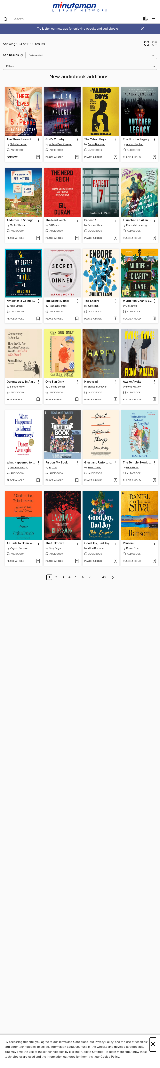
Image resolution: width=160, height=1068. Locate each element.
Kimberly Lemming (136, 225)
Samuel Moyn (17, 386)
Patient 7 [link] (90, 220)
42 (104, 577)
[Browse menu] (153, 18)
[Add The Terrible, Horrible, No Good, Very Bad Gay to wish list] (154, 480)
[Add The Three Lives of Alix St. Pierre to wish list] (38, 157)
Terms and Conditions (73, 1042)
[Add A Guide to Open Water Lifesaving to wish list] (38, 561)
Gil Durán (54, 225)
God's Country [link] (55, 139)
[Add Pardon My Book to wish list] (76, 480)
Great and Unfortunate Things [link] (99, 462)
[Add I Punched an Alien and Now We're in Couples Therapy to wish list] (154, 238)
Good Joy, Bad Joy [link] (96, 543)
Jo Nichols (131, 305)
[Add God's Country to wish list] (76, 157)
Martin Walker (17, 225)
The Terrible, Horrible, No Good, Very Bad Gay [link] (138, 462)
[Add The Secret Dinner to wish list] (76, 318)
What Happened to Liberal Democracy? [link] (21, 462)
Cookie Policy (109, 1057)
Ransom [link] (128, 543)
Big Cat (53, 467)
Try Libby (43, 29)
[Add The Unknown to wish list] (76, 561)
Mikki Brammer (96, 548)
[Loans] (145, 19)
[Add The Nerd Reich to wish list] (76, 238)
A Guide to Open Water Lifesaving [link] (21, 543)
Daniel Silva (132, 548)
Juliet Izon (93, 305)
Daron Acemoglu (19, 467)
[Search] (5, 19)
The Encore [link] (91, 301)
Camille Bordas (57, 386)
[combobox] (72, 19)
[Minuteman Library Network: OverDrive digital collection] (80, 7)
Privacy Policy (104, 1042)
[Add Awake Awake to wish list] (154, 399)
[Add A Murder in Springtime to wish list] (38, 238)
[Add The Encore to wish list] (115, 318)
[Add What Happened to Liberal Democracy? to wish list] (38, 480)
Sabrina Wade (95, 225)
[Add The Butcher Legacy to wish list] (154, 157)
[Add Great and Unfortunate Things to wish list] (115, 480)
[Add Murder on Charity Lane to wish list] (154, 318)
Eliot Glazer (132, 467)
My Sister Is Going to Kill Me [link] (21, 301)
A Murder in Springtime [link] (21, 220)
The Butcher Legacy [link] (136, 139)
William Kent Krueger (60, 144)
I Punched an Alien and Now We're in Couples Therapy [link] (138, 220)
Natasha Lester (18, 144)
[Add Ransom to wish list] (154, 561)
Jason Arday (94, 467)
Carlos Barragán (96, 144)
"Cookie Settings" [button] (92, 1052)
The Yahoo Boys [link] (95, 139)
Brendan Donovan (97, 386)
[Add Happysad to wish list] (115, 399)
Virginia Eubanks (19, 548)
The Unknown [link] (54, 543)
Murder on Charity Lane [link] (138, 301)
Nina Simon (16, 305)
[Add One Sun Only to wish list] (76, 399)
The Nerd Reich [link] (55, 220)
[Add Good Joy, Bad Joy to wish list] (115, 561)
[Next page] (113, 577)
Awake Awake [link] (132, 382)
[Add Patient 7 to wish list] (115, 238)
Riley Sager (55, 548)
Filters (10, 66)
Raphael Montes (58, 305)
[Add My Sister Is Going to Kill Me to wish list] (38, 318)
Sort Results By (13, 55)
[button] (146, 45)
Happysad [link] (91, 382)
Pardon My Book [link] (56, 462)
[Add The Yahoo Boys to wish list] (115, 157)
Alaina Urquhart (134, 144)
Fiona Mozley (133, 386)
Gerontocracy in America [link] (21, 382)
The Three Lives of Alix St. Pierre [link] (21, 139)
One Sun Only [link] (54, 382)
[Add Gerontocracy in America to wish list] (38, 399)
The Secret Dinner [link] (57, 301)
